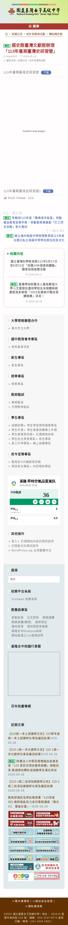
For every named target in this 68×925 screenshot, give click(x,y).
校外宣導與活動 (37, 60)
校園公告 (22, 60)
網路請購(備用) (22, 622)
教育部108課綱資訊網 (26, 461)
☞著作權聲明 (21, 901)
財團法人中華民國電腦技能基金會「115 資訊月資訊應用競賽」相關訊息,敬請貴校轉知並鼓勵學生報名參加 (33, 766)
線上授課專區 (42, 443)
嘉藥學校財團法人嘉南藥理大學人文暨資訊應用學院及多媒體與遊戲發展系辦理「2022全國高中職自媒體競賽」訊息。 (34, 290)
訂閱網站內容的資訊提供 (37, 541)
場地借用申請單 (37, 626)
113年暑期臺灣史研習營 (21, 72)
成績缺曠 (18, 425)
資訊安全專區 (20, 466)
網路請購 (49, 617)
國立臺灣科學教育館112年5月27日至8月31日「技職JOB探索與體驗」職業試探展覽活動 (34, 265)
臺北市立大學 (20, 328)
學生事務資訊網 (22, 434)
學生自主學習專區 (24, 438)
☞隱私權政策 (34, 906)
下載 (46, 72)
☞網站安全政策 (43, 901)
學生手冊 (18, 429)
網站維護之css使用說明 (27, 635)
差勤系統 (18, 617)
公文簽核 (33, 617)
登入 (14, 541)
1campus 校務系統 (24, 599)
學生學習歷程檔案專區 (42, 425)
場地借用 (18, 626)
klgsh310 (12, 56)
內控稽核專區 (42, 466)
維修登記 (41, 622)
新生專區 (18, 365)
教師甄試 (18, 402)
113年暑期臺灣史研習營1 (22, 191)
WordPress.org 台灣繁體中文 (32, 550)
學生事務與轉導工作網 (42, 429)
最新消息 (11, 60)
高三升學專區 (20, 443)
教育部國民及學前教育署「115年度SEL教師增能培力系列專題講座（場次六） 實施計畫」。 (33, 802)
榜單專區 (18, 383)
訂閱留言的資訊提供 (25, 545)
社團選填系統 (45, 434)
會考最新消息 (20, 346)
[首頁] (6, 33)
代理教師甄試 (20, 406)
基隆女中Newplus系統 (27, 631)
